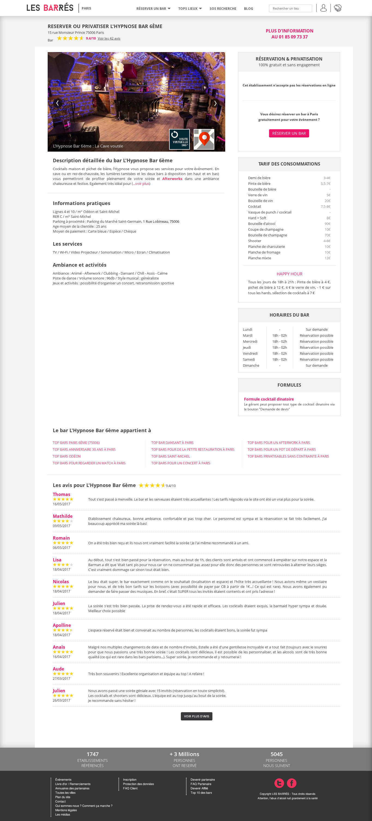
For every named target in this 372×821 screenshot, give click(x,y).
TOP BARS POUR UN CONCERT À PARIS (180, 463)
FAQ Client (130, 788)
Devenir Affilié (199, 788)
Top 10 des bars (201, 792)
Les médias (62, 814)
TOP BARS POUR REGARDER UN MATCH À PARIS (89, 463)
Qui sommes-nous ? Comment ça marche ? (83, 805)
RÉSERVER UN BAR (151, 8)
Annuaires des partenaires (72, 788)
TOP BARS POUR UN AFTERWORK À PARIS (279, 442)
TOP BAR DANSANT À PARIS (172, 442)
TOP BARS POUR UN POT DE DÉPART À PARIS (282, 449)
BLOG (248, 8)
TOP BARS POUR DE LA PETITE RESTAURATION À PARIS (192, 449)
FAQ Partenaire (201, 784)
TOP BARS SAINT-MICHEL (170, 456)
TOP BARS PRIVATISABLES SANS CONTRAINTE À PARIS (288, 456)
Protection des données (138, 784)
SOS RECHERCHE (223, 8)
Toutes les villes (65, 792)
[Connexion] (323, 7)
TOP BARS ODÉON (67, 456)
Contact (60, 801)
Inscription (129, 779)
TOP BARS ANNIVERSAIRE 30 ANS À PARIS (84, 449)
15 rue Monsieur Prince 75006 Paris (76, 32)
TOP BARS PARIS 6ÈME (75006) (76, 442)
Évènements (63, 779)
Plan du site (62, 797)
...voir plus (141, 183)
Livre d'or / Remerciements (72, 784)
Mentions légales (66, 810)
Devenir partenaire (203, 779)
